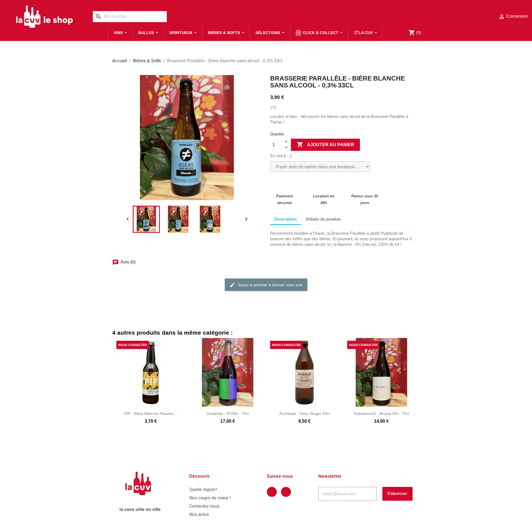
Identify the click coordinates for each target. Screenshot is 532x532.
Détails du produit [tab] (323, 219)
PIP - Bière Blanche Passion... (150, 413)
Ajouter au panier (325, 144)
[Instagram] (286, 492)
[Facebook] (272, 492)
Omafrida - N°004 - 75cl (228, 413)
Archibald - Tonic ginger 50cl (304, 413)
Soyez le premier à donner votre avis (270, 285)
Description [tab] (285, 219)
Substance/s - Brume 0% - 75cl (381, 413)
